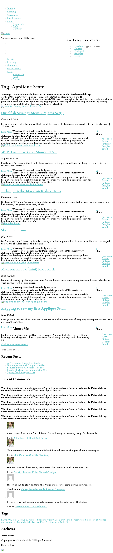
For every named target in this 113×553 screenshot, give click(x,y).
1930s (4, 520)
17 (97, 209)
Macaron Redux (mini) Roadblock (28, 269)
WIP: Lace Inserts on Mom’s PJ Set (29, 152)
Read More (6, 131)
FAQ (15, 26)
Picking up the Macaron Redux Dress (31, 191)
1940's (11, 520)
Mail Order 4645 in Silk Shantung (31, 455)
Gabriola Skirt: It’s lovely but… (31, 507)
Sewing (11, 8)
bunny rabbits (28, 520)
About (10, 21)
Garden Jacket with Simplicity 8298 (26, 365)
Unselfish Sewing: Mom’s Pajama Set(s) (32, 113)
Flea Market (91, 520)
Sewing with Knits (55, 522)
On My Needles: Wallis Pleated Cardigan (35, 472)
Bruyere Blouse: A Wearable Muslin (25, 368)
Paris (42, 522)
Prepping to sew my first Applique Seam (33, 308)
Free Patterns (14, 18)
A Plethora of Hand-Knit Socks (23, 363)
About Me (18, 24)
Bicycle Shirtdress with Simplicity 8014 (27, 370)
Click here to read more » (14, 345)
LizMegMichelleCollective (26, 522)
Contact (17, 29)
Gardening (13, 15)
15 (97, 131)
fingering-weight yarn (48, 520)
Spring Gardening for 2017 (21, 372)
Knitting (11, 11)
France (102, 520)
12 (97, 170)
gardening (6, 522)
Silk (68, 522)
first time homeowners (72, 520)
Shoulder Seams (13, 230)
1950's (17, 520)
